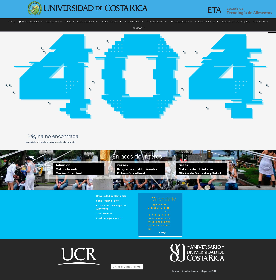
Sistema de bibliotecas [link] (196, 169)
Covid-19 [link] (259, 21)
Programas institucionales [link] (137, 169)
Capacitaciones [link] (205, 21)
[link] (88, 8)
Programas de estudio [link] (79, 21)
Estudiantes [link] (132, 21)
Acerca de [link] (52, 21)
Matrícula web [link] (66, 169)
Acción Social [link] (109, 21)
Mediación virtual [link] (69, 173)
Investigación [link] (155, 21)
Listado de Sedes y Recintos (127, 266)
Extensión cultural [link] (131, 173)
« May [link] (162, 232)
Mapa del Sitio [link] (209, 271)
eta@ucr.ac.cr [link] (112, 218)
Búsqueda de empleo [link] (236, 21)
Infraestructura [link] (179, 21)
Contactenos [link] (190, 271)
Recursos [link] (136, 27)
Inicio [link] (11, 21)
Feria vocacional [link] (32, 21)
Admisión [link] (63, 165)
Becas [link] (183, 165)
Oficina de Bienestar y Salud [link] (200, 173)
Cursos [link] (122, 165)
